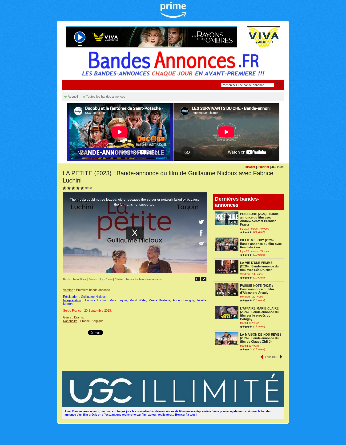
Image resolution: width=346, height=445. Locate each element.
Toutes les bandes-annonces (105, 96)
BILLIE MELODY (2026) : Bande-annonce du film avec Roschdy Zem (261, 243)
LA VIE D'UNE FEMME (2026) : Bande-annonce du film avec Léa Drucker (259, 266)
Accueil (72, 96)
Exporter (263, 167)
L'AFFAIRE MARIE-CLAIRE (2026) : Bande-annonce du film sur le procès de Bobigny (259, 314)
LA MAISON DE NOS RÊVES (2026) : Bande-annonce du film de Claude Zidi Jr (261, 338)
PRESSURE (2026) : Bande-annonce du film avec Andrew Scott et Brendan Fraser (259, 219)
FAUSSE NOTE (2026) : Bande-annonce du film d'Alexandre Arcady (257, 289)
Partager (249, 167)
